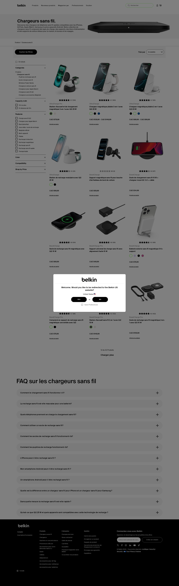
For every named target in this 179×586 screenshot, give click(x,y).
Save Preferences (91, 305)
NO (100, 299)
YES (78, 299)
